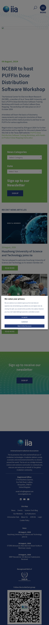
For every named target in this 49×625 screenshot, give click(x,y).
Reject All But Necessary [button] (24, 326)
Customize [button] (24, 321)
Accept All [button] (24, 317)
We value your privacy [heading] (15, 299)
